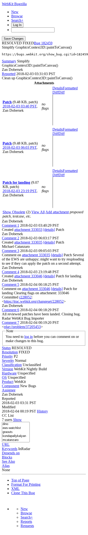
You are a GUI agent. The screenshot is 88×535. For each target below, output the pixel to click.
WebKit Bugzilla (14, 4)
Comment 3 (10, 251)
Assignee (8, 390)
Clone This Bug (23, 493)
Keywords (9, 449)
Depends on (11, 453)
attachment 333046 (28, 276)
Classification (12, 365)
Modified (8, 407)
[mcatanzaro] (15, 440)
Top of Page (20, 480)
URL (6, 445)
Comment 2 (10, 238)
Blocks (7, 457)
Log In (17, 25)
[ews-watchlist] (15, 428)
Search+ (17, 20)
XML (15, 489)
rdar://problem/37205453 (22, 327)
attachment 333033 (28, 230)
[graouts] (15, 432)
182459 (46, 43)
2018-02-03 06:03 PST (20, 147)
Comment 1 (10, 225)
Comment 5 (10, 285)
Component (10, 386)
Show (17, 420)
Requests (27, 526)
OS (4, 377)
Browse (17, 16)
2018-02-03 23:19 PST (20, 191)
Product (7, 382)
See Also (8, 461)
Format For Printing (25, 484)
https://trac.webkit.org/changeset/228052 (34, 301)
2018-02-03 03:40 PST (20, 106)
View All (38, 212)
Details (57, 88)
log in (28, 337)
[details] (49, 230)
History (42, 411)
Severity (8, 361)
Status (6, 348)
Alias (6, 466)
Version (7, 369)
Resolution (10, 352)
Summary (9, 61)
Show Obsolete (14, 212)
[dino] (15, 424)
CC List (8, 415)
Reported (8, 74)
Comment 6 (10, 310)
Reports (26, 522)
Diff (62, 92)
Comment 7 (10, 323)
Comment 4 (10, 272)
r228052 (25, 297)
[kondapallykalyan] (15, 436)
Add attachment (57, 212)
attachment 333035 (28, 242)
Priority (7, 356)
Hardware (9, 373)
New (14, 12)
